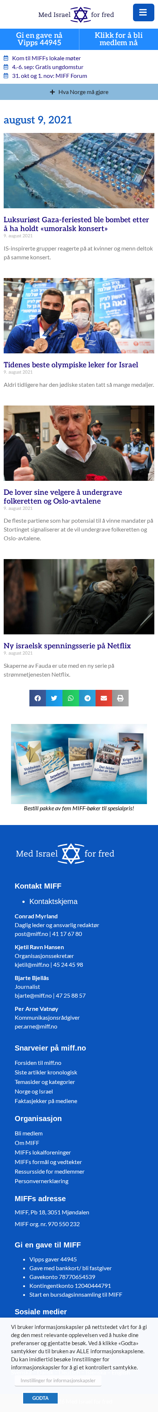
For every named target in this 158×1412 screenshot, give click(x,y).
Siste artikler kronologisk (46, 1072)
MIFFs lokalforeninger (43, 1152)
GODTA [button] (40, 1398)
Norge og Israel (34, 1091)
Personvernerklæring (41, 1180)
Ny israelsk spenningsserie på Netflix (67, 646)
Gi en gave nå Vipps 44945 (39, 39)
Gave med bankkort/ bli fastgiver (70, 1267)
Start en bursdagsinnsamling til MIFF (75, 1294)
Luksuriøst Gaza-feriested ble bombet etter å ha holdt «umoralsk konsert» (76, 224)
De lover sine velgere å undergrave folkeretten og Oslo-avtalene (63, 497)
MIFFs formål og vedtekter (48, 1161)
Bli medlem (29, 1133)
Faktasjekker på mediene (46, 1100)
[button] (37, 698)
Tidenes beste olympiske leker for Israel (71, 365)
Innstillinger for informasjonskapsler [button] (58, 1380)
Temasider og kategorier (45, 1081)
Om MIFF (27, 1142)
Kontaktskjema (53, 901)
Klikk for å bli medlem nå (119, 39)
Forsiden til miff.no (38, 1062)
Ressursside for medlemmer (50, 1171)
